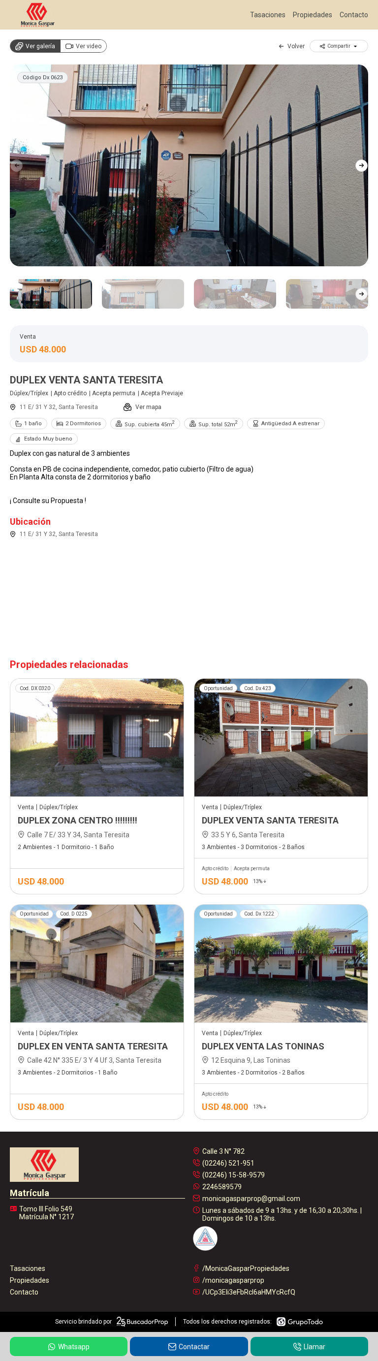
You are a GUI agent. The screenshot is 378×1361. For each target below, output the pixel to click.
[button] (361, 165)
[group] (189, 165)
